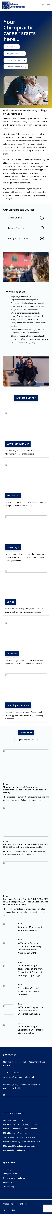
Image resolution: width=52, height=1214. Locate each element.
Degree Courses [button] (16, 228)
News (5, 784)
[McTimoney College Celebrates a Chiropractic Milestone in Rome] (26, 1029)
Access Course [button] (15, 217)
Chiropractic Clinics (10, 1173)
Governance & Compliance (14, 1178)
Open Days (7, 1169)
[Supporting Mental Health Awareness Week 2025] (26, 927)
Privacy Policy (8, 1182)
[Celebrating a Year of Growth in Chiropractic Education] (26, 990)
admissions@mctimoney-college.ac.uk (18, 1077)
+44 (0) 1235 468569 (11, 1073)
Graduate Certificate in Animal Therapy (19, 1137)
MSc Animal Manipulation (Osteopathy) (19, 1150)
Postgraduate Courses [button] (19, 238)
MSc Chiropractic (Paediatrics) (15, 1133)
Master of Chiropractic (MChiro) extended (20, 1129)
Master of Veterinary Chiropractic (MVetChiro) (21, 1141)
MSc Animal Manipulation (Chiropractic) (19, 1146)
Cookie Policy (8, 1186)
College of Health (13, 1088)
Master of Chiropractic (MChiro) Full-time (20, 1124)
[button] (48, 5)
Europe (20, 1023)
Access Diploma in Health (13, 1120)
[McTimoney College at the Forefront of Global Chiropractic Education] (26, 1009)
